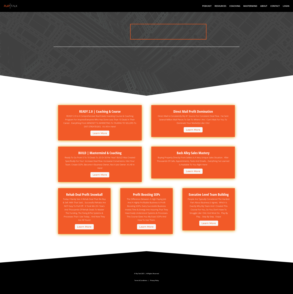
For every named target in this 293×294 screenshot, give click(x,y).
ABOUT (263, 6)
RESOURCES (220, 6)
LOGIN (286, 6)
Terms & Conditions (140, 280)
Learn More (100, 133)
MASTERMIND (250, 6)
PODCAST (207, 6)
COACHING (234, 6)
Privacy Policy (154, 280)
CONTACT (275, 6)
